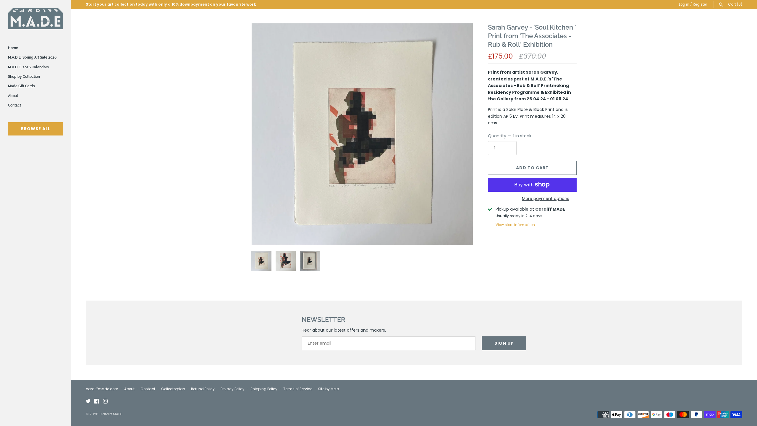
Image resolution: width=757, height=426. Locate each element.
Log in (684, 4)
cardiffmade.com (102, 389)
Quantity (509, 136)
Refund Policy (203, 389)
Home (13, 48)
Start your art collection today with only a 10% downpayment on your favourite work (171, 4)
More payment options (545, 198)
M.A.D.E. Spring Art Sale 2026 (32, 57)
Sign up (504, 343)
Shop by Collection (24, 77)
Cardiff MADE (110, 414)
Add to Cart (532, 168)
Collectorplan (173, 389)
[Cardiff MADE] (35, 18)
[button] (460, 134)
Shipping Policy (263, 389)
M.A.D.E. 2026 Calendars (28, 67)
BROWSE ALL (35, 129)
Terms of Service (297, 389)
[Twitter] (88, 401)
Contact (14, 105)
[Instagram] (105, 401)
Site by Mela (328, 389)
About (13, 96)
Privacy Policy (233, 389)
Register (700, 4)
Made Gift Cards (21, 86)
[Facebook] (96, 401)
